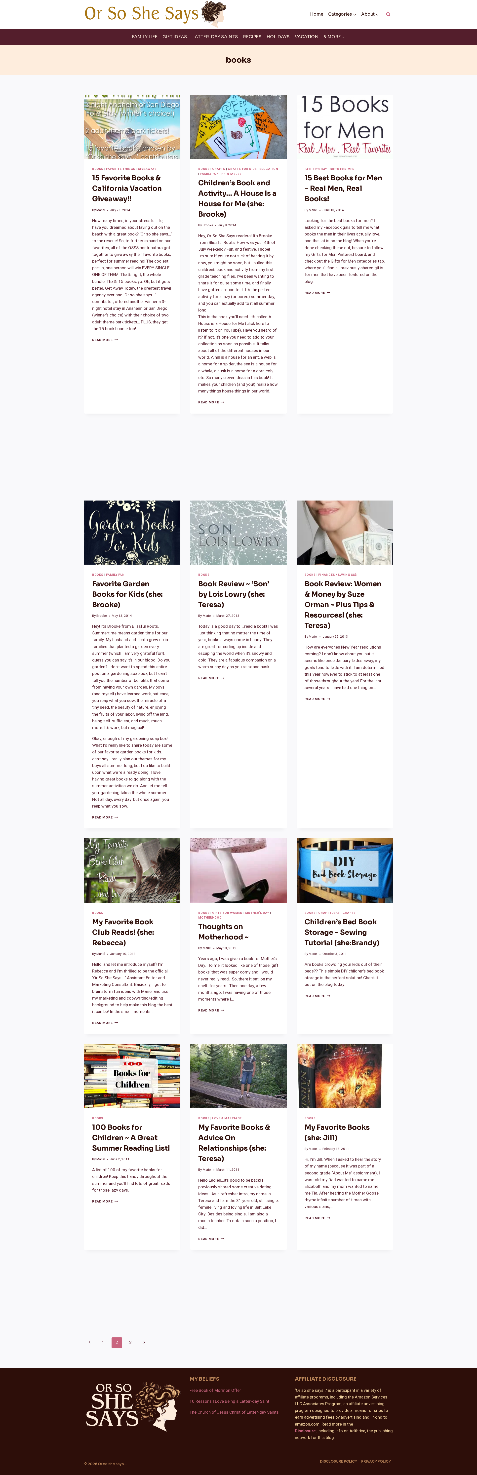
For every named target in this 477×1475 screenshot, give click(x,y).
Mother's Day (257, 913)
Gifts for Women (227, 913)
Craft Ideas (329, 913)
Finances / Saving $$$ (337, 575)
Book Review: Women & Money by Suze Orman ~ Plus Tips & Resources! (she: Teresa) (343, 605)
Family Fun (209, 174)
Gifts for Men (342, 169)
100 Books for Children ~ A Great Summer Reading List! (131, 1138)
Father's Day (316, 169)
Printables (231, 174)
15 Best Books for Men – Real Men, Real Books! (343, 188)
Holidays (278, 36)
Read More (105, 340)
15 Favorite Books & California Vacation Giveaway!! (127, 188)
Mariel (100, 210)
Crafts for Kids (242, 169)
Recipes (252, 36)
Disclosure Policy (338, 1461)
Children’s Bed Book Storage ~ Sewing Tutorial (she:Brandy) (342, 932)
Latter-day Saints (215, 36)
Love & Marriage (227, 1118)
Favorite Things (120, 169)
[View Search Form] (388, 14)
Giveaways (147, 169)
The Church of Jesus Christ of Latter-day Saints (234, 1412)
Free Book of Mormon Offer (215, 1390)
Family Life (145, 36)
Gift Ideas (174, 36)
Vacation (306, 36)
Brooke (208, 225)
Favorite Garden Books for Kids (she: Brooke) (127, 594)
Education (268, 169)
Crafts (218, 169)
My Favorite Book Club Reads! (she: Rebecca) (123, 932)
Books (97, 169)
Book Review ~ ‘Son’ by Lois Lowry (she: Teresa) (233, 594)
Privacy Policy (376, 1461)
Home (316, 14)
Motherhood (209, 918)
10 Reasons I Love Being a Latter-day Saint (229, 1401)
